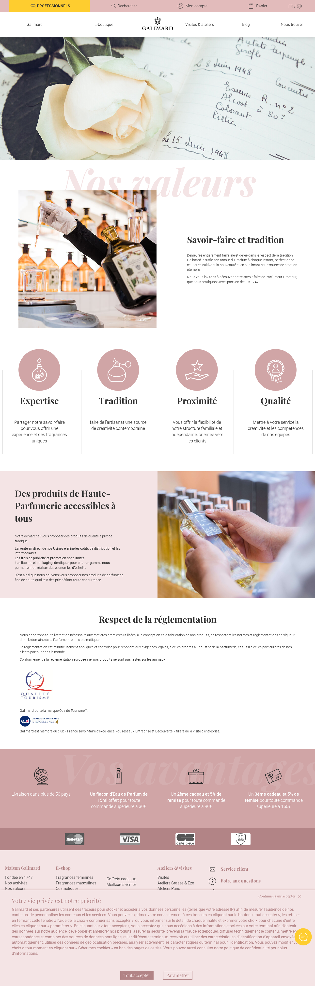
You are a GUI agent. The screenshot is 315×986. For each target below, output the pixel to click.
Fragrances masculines (76, 883)
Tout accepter (137, 975)
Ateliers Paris (169, 888)
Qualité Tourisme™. (73, 711)
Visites (163, 877)
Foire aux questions (241, 881)
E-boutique (103, 24)
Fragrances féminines (74, 877)
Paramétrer (177, 975)
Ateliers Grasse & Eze (176, 883)
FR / (292, 6)
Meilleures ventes (122, 884)
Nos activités (16, 883)
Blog (246, 24)
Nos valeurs (15, 888)
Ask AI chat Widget (303, 936)
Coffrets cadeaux (121, 879)
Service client (234, 869)
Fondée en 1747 (19, 877)
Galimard (35, 24)
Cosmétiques (67, 888)
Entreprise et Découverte (154, 731)
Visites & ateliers (199, 24)
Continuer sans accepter (277, 896)
